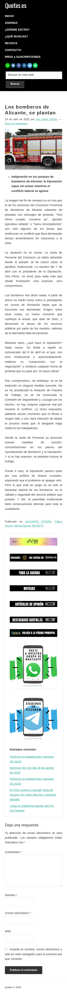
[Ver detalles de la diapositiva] (33, 542)
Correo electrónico (18, 913)
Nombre (11, 895)
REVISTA (37, 525)
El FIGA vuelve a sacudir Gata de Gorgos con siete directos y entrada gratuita (33, 795)
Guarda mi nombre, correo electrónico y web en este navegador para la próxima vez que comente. (33, 954)
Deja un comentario (16, 123)
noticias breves (22, 525)
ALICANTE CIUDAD (38, 521)
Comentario (13, 852)
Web (8, 931)
